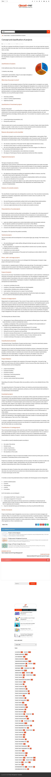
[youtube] (46, 1)
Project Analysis (18, 675)
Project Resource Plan (20, 753)
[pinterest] (49, 1)
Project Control (18, 695)
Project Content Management (21, 693)
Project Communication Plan (21, 691)
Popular (25, 609)
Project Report (18, 750)
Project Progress (19, 743)
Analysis (26, 652)
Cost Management (19, 656)
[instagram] (39, 1)
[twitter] (32, 1)
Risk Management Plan (19, 766)
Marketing (28, 672)
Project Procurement (19, 739)
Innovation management (20, 663)
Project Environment (19, 709)
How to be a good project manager (28, 623)
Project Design (7, 35)
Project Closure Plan (19, 686)
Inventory (30, 663)
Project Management (19, 723)
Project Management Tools (20, 727)
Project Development (19, 704)
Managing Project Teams (26, 628)
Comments (33, 609)
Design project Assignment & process (17, 538)
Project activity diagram (14, 532)
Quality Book (25, 606)
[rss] (42, 1)
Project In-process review (20, 718)
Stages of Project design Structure (17, 544)
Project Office (29, 730)
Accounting (17, 652)
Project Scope (30, 757)
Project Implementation (20, 716)
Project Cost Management (20, 700)
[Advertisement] (25, 21)
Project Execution (19, 714)
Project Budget (29, 675)
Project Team (18, 762)
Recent (18, 609)
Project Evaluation (19, 711)
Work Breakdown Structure (21, 769)
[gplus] (37, 1)
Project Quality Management (21, 746)
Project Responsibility (20, 755)
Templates (30, 766)
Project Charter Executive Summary (22, 679)
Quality (26, 762)
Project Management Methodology (22, 725)
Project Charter (18, 677)
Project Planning (18, 734)
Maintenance (17, 668)
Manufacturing (18, 672)
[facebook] (35, 1)
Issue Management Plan (20, 665)
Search (33, 583)
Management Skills (28, 668)
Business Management (19, 654)
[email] (44, 1)
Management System (19, 670)
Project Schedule (19, 757)
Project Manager (18, 730)
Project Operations (19, 732)
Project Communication (20, 688)
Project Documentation (20, 707)
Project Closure (18, 684)
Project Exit (28, 714)
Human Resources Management (21, 661)
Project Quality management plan (22, 748)
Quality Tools (18, 764)
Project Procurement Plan (20, 741)
